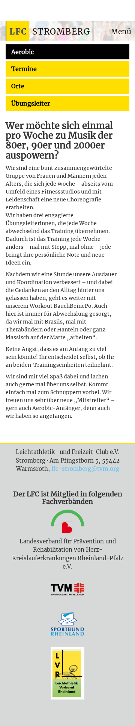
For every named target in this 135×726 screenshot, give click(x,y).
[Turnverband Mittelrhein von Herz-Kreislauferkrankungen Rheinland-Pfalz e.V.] (67, 590)
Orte (17, 86)
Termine (24, 69)
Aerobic (22, 52)
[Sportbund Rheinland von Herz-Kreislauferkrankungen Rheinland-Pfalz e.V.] (67, 625)
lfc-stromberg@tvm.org (85, 468)
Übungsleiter (30, 103)
